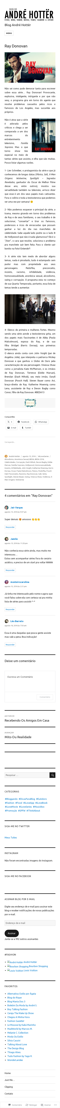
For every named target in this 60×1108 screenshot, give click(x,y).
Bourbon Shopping (38, 966)
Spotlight (8, 477)
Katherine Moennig (40, 468)
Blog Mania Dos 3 (16, 1001)
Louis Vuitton (30, 970)
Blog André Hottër (18, 25)
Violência (46, 477)
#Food (18, 803)
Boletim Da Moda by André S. (22, 1005)
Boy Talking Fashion (17, 1009)
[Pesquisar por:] (27, 775)
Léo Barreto (16, 621)
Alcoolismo (9, 459)
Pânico (35, 471)
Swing (27, 477)
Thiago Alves (14, 1052)
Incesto (7, 468)
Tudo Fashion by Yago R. (19, 1056)
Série (44, 474)
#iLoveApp (28, 803)
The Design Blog (15, 1048)
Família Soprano (18, 465)
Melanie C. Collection (17, 1032)
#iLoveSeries (43, 456)
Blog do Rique (14, 997)
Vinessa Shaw (36, 477)
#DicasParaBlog (27, 799)
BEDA (31, 459)
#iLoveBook (41, 803)
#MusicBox (38, 806)
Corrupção (20, 462)
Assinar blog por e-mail (20, 899)
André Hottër (14, 456)
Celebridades (10, 462)
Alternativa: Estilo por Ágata (21, 993)
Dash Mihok (30, 462)
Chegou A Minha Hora (18, 1017)
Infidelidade (16, 468)
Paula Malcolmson (24, 471)
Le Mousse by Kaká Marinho (21, 1025)
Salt (40, 474)
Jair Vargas (16, 507)
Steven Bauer (18, 477)
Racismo (22, 474)
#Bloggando (11, 799)
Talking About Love (17, 1044)
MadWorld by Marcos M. (19, 1029)
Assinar (11, 933)
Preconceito (13, 474)
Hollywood (29, 465)
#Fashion (9, 803)
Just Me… (10, 1080)
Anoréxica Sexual (22, 459)
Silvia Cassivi (13, 1040)
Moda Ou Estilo (15, 1036)
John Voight (27, 468)
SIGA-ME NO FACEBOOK (18, 876)
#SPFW (21, 810)
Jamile (14, 539)
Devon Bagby (41, 462)
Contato (9, 1093)
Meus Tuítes (11, 837)
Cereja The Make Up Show (20, 1013)
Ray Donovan (32, 474)
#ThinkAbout (33, 810)
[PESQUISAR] (52, 775)
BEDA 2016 (39, 459)
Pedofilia (42, 471)
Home (8, 1073)
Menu (9, 33)
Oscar (13, 471)
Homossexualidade (43, 465)
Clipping (9, 1087)
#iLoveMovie (11, 806)
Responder (10, 527)
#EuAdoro (41, 799)
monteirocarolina (19, 582)
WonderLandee (15, 1060)
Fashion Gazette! (15, 1021)
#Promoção (11, 810)
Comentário (45, 697)
